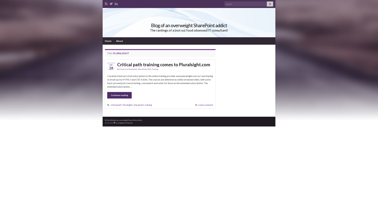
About (119, 40)
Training (155, 69)
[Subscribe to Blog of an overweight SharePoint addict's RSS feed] (106, 3)
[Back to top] (371, 206)
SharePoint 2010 (144, 69)
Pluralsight (127, 105)
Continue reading (119, 95)
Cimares (123, 69)
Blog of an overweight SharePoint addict (189, 25)
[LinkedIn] (116, 3)
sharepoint (138, 105)
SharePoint (132, 69)
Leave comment (205, 105)
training (148, 105)
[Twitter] (111, 3)
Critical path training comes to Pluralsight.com (163, 64)
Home (108, 40)
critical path (116, 105)
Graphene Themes (125, 123)
